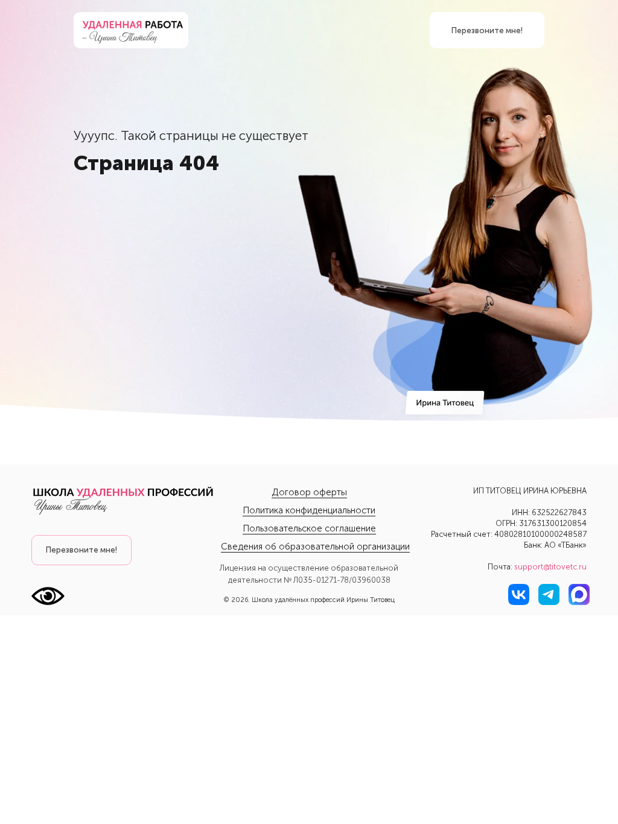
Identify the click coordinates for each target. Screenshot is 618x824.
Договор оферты (309, 492)
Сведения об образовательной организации (315, 546)
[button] (81, 550)
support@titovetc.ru (550, 566)
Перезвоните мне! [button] (487, 30)
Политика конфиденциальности (309, 510)
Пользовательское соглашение (309, 528)
